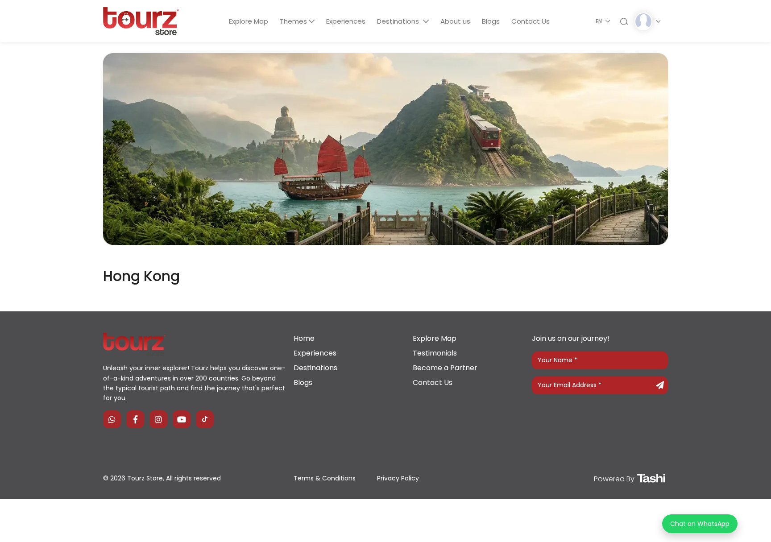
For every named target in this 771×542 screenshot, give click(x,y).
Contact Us (530, 21)
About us (455, 21)
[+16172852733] (112, 419)
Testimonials (435, 353)
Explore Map (248, 21)
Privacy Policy (398, 478)
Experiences (345, 21)
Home (304, 338)
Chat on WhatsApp (700, 523)
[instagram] (158, 419)
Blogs (491, 21)
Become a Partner (445, 368)
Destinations (399, 21)
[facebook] (135, 419)
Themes (293, 21)
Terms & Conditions (325, 478)
